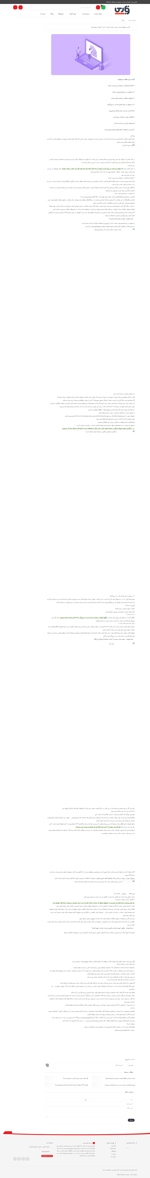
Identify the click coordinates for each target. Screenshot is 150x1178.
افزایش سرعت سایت (120, 1030)
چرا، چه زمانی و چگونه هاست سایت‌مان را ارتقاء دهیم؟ (120, 1078)
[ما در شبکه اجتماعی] (15, 7)
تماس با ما (113, 1156)
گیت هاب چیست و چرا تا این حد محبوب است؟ (75, 1078)
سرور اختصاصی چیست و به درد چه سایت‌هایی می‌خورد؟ (120, 1085)
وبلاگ (123, 20)
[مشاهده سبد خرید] (103, 7)
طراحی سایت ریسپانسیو (102, 226)
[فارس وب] (122, 10)
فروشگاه (113, 1151)
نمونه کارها (113, 1148)
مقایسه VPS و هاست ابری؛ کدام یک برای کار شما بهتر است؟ (71, 1085)
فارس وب (113, 1145)
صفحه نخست (132, 20)
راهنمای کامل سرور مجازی (104, 878)
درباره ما (114, 1154)
